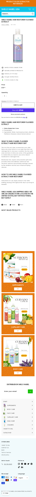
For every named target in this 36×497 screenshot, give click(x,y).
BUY (18, 288)
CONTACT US (5, 447)
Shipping (3, 101)
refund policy (5, 455)
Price (3, 85)
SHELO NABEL (5, 24)
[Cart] (30, 9)
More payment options (18, 114)
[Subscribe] (30, 391)
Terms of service (6, 452)
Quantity (4, 92)
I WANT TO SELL (5, 445)
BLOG (2, 450)
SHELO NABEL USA (10, 9)
